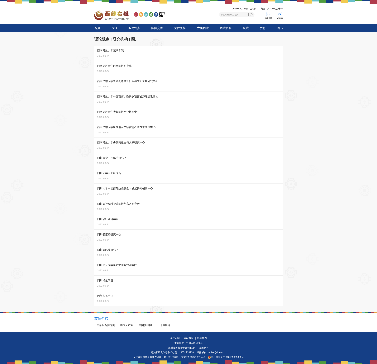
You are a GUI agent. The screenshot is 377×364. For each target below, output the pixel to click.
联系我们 (202, 338)
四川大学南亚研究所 (109, 173)
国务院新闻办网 (105, 325)
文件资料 (180, 28)
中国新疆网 (145, 325)
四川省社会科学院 (107, 219)
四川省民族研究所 (107, 249)
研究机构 (120, 39)
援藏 (246, 28)
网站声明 (188, 338)
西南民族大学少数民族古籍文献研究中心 (121, 142)
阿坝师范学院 (105, 295)
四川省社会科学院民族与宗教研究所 (118, 203)
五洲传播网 (163, 325)
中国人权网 (126, 325)
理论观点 (134, 28)
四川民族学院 (105, 280)
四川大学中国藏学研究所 (111, 157)
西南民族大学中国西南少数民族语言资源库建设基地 (127, 96)
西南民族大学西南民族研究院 (114, 65)
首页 (97, 28)
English (280, 18)
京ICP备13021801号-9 (193, 357)
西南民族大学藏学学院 (110, 50)
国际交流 (157, 28)
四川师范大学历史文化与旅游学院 (117, 265)
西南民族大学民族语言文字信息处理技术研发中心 (126, 127)
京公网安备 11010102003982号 (227, 357)
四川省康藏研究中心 (109, 234)
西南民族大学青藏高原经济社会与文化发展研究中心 (127, 81)
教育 (263, 28)
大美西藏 (203, 28)
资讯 (114, 28)
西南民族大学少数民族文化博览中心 (118, 111)
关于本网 (175, 338)
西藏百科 (226, 28)
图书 (280, 28)
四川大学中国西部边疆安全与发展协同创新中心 (125, 188)
